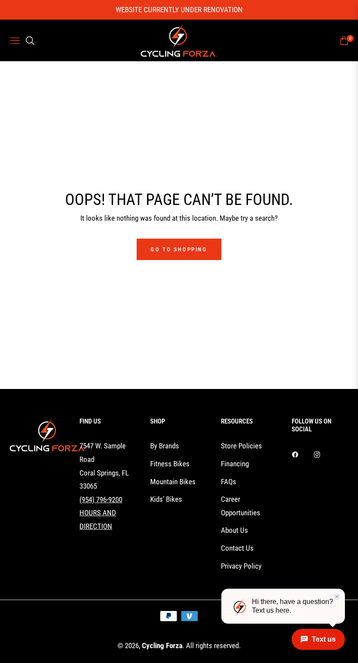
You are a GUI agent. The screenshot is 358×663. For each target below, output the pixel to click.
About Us (234, 530)
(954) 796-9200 (100, 499)
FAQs (228, 481)
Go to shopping (179, 249)
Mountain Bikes (173, 481)
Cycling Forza (162, 645)
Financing (235, 463)
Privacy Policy (241, 566)
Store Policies (241, 445)
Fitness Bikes (169, 463)
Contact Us (237, 548)
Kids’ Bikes (166, 499)
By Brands (164, 445)
